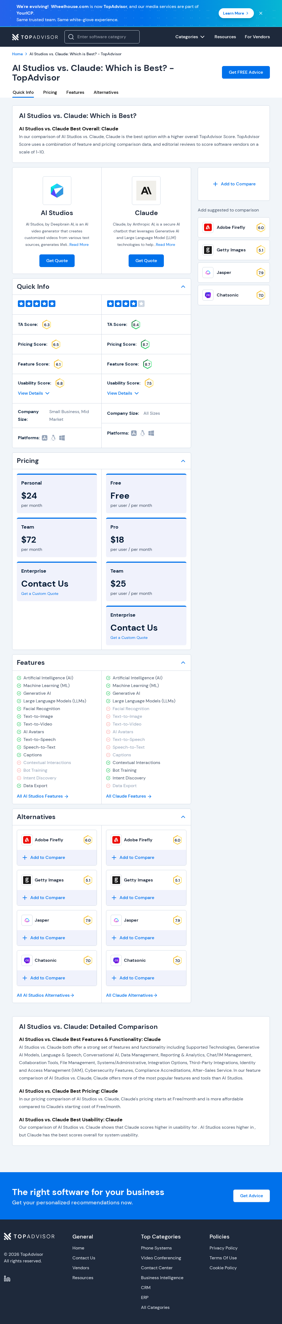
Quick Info (23, 92)
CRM (146, 1287)
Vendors (80, 1268)
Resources (82, 1278)
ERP (144, 1297)
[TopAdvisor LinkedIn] (7, 1278)
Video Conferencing (161, 1258)
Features (75, 92)
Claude (146, 212)
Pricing (50, 92)
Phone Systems (156, 1248)
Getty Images (49, 880)
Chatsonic (46, 960)
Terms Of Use (223, 1258)
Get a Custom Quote (39, 593)
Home (78, 1248)
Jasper (42, 920)
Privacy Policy (224, 1248)
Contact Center (157, 1268)
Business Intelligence (162, 1278)
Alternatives (106, 92)
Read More (79, 244)
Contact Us (83, 1258)
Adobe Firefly (49, 840)
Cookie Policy (223, 1268)
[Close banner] (260, 13)
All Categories (155, 1307)
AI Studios (57, 212)
